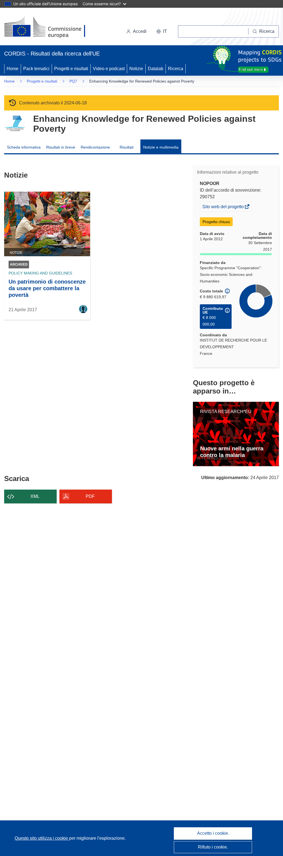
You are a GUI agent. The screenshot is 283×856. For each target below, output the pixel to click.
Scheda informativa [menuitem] (24, 147)
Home (13, 68)
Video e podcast (109, 68)
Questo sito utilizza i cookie (42, 838)
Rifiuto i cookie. (213, 847)
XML (35, 496)
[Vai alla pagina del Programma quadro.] (14, 123)
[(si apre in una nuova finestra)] (48, 28)
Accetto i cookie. (213, 833)
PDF (90, 496)
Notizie (136, 68)
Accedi (139, 31)
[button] (161, 31)
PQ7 (73, 81)
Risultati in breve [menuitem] (60, 147)
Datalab (155, 68)
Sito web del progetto (223, 208)
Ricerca (175, 68)
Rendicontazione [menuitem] (95, 147)
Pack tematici (36, 68)
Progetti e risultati (71, 68)
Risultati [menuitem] (126, 147)
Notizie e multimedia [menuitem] (161, 147)
